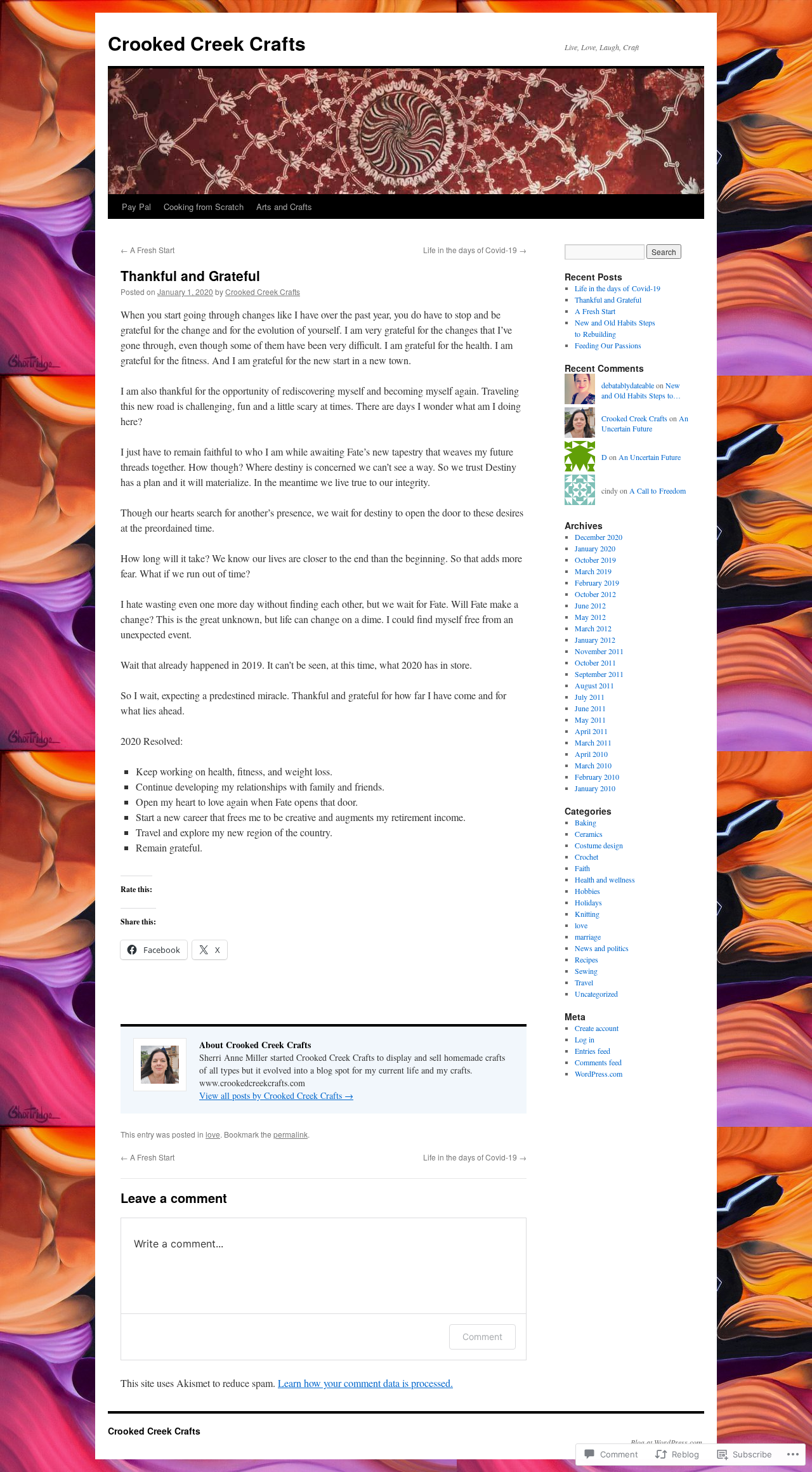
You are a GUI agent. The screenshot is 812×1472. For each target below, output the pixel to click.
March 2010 (593, 765)
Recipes (586, 959)
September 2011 (599, 674)
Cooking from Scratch (204, 206)
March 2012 (593, 628)
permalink (290, 1134)
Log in (584, 1039)
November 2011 (599, 651)
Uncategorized (596, 994)
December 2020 (598, 537)
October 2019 (595, 560)
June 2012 (590, 605)
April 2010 (591, 754)
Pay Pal (136, 206)
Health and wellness (605, 879)
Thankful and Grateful (190, 275)
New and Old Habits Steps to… (641, 390)
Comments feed (598, 1062)
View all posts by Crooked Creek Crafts (276, 1095)
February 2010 (597, 777)
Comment (482, 1336)
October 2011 (595, 662)
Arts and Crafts (284, 206)
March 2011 (593, 742)
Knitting (587, 914)
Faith (582, 868)
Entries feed (592, 1051)
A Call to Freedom (657, 490)
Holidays (588, 902)
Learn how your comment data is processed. (365, 1383)
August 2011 (594, 685)
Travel (584, 982)
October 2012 (595, 594)
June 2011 (590, 708)
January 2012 (595, 639)
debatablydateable (627, 385)
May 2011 (590, 719)
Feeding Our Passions (608, 345)
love (213, 1134)
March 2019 (593, 571)
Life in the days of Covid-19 (475, 249)
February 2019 (597, 582)
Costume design (599, 845)
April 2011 (591, 731)
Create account (597, 1028)
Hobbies (587, 891)
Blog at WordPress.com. (667, 1442)
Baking (585, 822)
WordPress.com (598, 1073)
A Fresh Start (147, 249)
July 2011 (590, 697)
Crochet (586, 856)
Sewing (586, 971)
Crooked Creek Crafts (207, 42)
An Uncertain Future (644, 423)
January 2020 (595, 548)
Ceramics (589, 834)
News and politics (602, 948)
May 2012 (590, 617)
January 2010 (595, 788)
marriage (588, 936)
